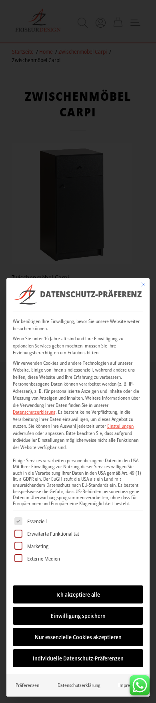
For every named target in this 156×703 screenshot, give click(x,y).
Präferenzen (27, 685)
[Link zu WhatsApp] (140, 683)
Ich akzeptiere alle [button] (78, 594)
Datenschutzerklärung (34, 411)
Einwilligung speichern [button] (78, 616)
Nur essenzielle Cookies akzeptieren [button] (78, 637)
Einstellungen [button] (120, 426)
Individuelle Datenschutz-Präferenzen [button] (78, 658)
